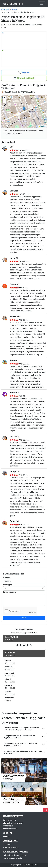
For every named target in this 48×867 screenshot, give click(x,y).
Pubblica (6, 837)
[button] (24, 109)
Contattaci (7, 845)
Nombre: (6, 577)
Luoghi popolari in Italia (12, 858)
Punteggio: (7, 585)
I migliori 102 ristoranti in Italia (15, 855)
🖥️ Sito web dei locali (24, 78)
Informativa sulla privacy (13, 823)
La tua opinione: (9, 592)
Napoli (14, 10)
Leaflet (43, 126)
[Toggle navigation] (42, 3)
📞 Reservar (24, 72)
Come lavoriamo (9, 820)
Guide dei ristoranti (10, 848)
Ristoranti (5, 10)
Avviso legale (8, 826)
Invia (24, 618)
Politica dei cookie (10, 829)
